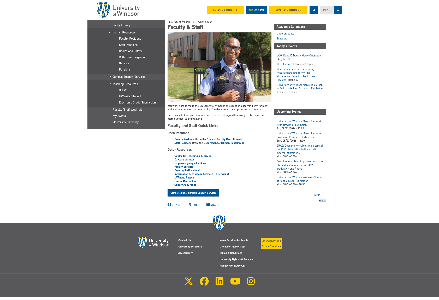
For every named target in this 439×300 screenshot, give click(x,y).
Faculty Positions (130, 39)
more (317, 195)
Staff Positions (128, 45)
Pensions (124, 69)
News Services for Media (234, 240)
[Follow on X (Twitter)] (188, 283)
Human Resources (124, 32)
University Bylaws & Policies (236, 259)
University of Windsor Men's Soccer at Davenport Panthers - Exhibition (299, 135)
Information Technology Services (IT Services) (201, 174)
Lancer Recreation (185, 181)
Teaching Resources (125, 84)
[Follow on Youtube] (235, 283)
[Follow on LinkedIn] (219, 283)
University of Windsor (179, 22)
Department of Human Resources (223, 143)
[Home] (118, 10)
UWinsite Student (130, 96)
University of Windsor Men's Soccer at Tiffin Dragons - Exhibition (299, 123)
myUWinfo (119, 116)
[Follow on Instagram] (251, 283)
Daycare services (184, 159)
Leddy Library (121, 25)
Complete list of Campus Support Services (193, 193)
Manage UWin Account (232, 265)
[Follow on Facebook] (204, 283)
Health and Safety (130, 51)
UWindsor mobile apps (233, 246)
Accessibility (185, 253)
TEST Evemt (283, 64)
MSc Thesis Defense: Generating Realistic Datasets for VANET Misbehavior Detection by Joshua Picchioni (296, 74)
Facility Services (184, 167)
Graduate (282, 38)
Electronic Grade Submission (137, 102)
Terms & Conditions (231, 253)
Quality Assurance (185, 185)
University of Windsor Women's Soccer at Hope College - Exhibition (299, 179)
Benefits (124, 63)
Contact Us (184, 240)
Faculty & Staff (204, 22)
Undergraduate (285, 33)
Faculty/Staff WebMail (127, 110)
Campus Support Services (129, 77)
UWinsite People (184, 177)
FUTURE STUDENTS (225, 10)
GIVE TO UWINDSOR (288, 10)
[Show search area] (314, 10)
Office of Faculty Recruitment (224, 139)
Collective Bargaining (132, 57)
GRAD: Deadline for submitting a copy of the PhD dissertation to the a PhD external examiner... (300, 149)
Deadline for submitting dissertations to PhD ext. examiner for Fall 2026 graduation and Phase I (300, 165)
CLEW (123, 90)
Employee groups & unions (190, 163)
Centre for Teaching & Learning (192, 156)
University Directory (126, 122)
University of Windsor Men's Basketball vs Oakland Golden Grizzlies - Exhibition (300, 86)
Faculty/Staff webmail (187, 170)
